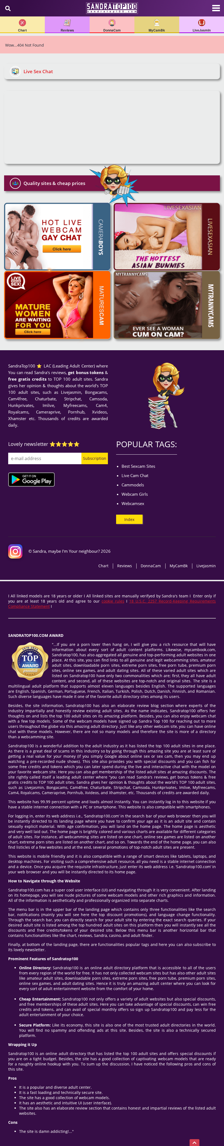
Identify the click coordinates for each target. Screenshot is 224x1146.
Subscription (94, 458)
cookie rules (113, 601)
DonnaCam (151, 565)
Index (129, 519)
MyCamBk (179, 565)
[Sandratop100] (112, 8)
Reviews (124, 565)
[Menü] (216, 11)
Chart (103, 565)
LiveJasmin (206, 565)
